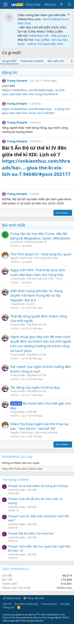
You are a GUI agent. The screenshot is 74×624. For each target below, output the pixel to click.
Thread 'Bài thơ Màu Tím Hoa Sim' (31, 533)
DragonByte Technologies (21, 620)
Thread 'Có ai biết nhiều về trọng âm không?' (38, 486)
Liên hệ (7, 604)
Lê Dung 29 (16, 242)
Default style (13, 598)
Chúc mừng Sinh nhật (46, 258)
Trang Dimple (17, 80)
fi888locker (64, 588)
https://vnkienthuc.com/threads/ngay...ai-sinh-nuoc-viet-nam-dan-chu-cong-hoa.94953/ (33, 92)
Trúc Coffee (42, 40)
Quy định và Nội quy (26, 604)
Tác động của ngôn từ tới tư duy (35, 387)
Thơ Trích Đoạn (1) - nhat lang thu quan (41, 254)
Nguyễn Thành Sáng (21, 258)
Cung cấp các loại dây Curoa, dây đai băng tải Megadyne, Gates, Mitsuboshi (40, 235)
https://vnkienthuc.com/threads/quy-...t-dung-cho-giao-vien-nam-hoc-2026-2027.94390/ (36, 111)
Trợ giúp (65, 604)
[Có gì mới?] (61, 4)
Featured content (32, 61)
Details (39, 620)
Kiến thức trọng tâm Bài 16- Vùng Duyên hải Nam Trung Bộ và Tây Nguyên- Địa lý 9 (36, 295)
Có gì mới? (9, 61)
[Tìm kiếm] (69, 4)
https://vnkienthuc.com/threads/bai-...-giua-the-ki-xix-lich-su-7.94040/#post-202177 (36, 167)
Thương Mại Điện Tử (35, 242)
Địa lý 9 (31, 304)
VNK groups (59, 35)
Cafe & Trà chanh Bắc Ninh (45, 44)
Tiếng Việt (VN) (35, 598)
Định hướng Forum (56, 19)
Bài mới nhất (13, 225)
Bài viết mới (56, 61)
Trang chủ (8, 607)
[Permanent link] (4, 181)
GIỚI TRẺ (32, 412)
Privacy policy (49, 604)
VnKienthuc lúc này (17, 456)
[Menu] (5, 4)
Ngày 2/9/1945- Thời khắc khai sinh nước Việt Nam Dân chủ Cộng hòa (37, 272)
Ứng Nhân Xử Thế (36, 324)
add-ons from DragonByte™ (47, 617)
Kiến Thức (24, 23)
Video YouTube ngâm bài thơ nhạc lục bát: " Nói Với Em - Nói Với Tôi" (39, 426)
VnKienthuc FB (38, 35)
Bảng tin (9, 72)
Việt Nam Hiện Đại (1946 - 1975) (44, 278)
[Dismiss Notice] (68, 15)
